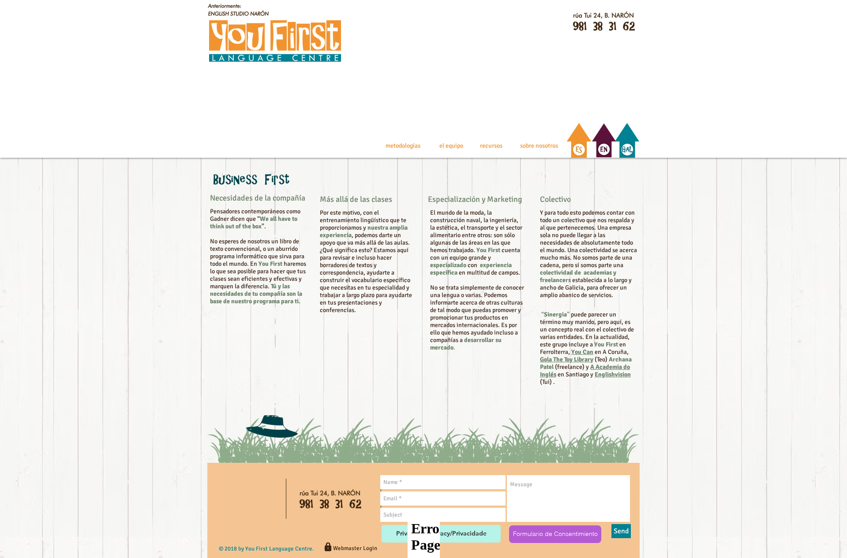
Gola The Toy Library (566, 359)
